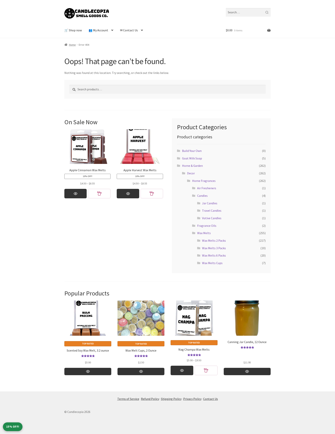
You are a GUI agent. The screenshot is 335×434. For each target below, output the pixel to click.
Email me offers (194, 235)
